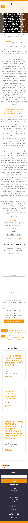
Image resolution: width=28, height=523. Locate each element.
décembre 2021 (14, 497)
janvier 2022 (14, 495)
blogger (14, 4)
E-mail (14, 284)
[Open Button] (3, 6)
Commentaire (14, 254)
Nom (14, 275)
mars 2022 (14, 490)
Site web (14, 292)
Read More (8, 376)
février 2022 (14, 493)
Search (14, 481)
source (14, 228)
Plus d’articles (14, 220)
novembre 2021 (14, 499)
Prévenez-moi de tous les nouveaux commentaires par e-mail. (14, 309)
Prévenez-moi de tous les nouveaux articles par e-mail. (14, 316)
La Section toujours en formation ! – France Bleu (11, 395)
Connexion (14, 509)
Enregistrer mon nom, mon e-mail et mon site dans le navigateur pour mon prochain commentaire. (14, 302)
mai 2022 (14, 488)
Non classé (17, 238)
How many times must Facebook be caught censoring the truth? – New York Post (14, 360)
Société (8, 41)
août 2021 (14, 501)
